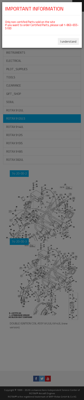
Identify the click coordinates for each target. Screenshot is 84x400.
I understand (68, 41)
